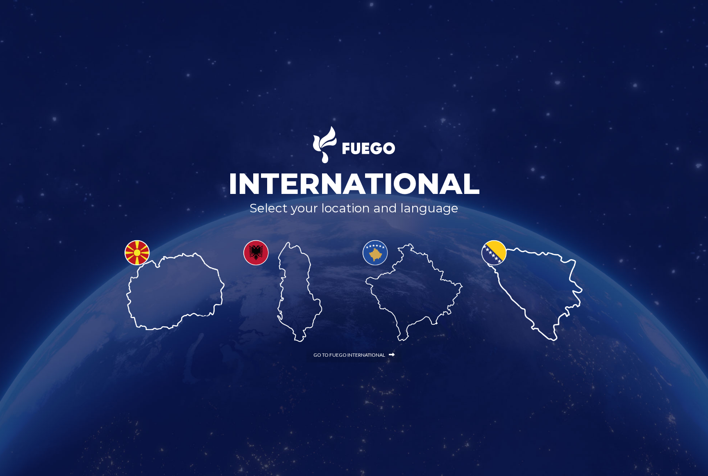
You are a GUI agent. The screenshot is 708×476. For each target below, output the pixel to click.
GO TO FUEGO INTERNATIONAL (349, 355)
